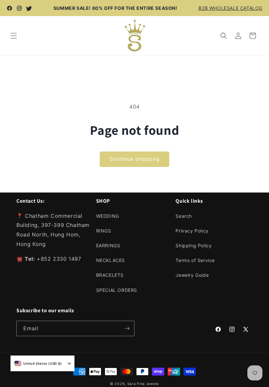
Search (184, 216)
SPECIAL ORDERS (116, 290)
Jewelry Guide (192, 275)
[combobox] (38, 363)
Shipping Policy (194, 245)
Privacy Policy (192, 231)
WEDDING (107, 216)
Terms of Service (195, 260)
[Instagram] (19, 8)
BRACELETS (110, 275)
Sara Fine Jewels (143, 383)
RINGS (103, 231)
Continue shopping (134, 159)
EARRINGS (108, 245)
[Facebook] (9, 8)
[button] (14, 36)
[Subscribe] (127, 328)
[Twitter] (29, 8)
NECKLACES (110, 260)
